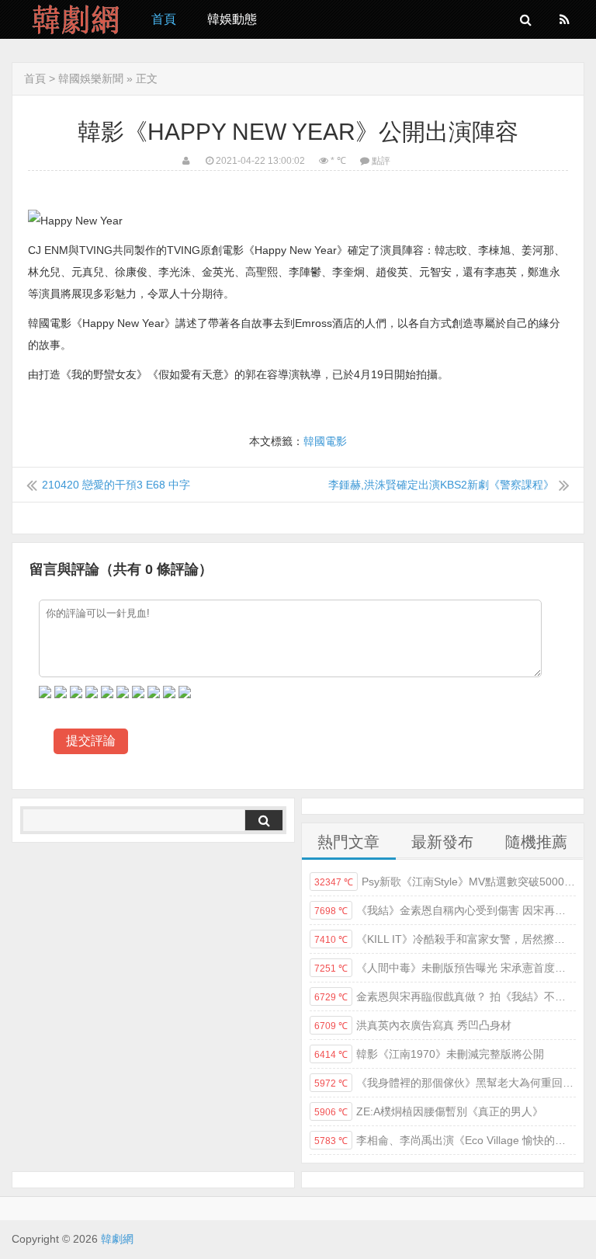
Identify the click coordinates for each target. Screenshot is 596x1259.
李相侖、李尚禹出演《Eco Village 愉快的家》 (445, 1140)
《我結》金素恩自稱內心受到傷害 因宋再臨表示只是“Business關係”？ (445, 910)
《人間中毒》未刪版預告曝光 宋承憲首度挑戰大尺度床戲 (445, 968)
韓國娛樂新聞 (90, 78)
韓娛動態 (232, 19)
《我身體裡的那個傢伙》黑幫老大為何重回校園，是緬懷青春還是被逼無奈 (445, 1082)
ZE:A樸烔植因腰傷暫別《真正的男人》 (428, 1111)
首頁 (163, 19)
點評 (381, 160)
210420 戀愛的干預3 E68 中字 (116, 484)
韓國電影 (325, 441)
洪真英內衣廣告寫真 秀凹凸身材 (412, 1025)
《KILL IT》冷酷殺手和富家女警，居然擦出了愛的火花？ (445, 939)
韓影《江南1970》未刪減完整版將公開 (429, 1054)
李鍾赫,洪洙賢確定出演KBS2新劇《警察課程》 (441, 484)
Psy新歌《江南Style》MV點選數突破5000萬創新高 (445, 881)
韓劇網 (70, 19)
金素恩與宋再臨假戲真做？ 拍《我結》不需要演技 (445, 996)
